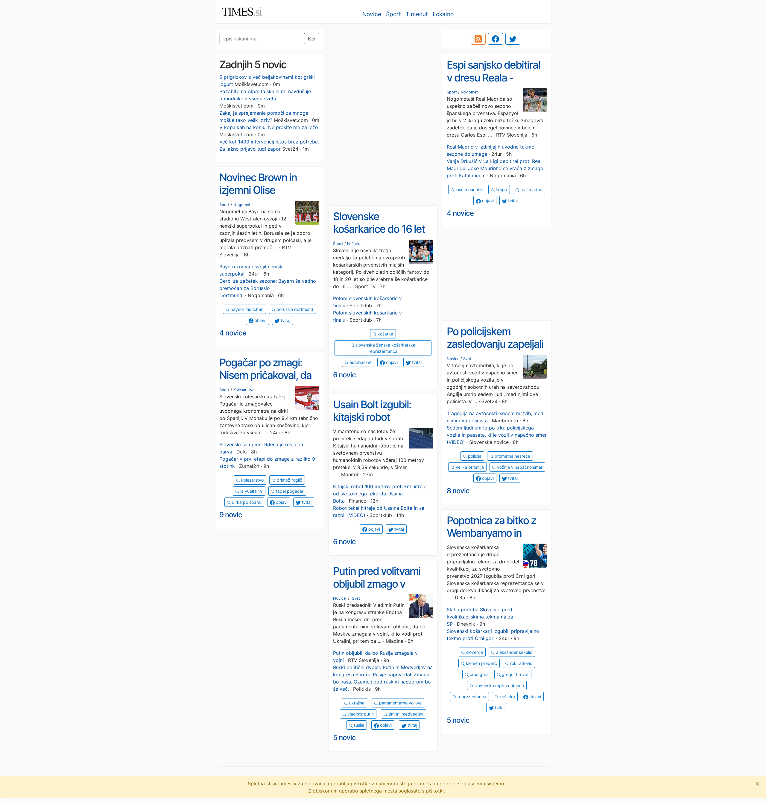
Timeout (417, 14)
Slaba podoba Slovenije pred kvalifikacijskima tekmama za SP (480, 617)
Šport (393, 14)
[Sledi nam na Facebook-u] (495, 39)
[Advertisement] (383, 70)
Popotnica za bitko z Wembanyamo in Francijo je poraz (491, 533)
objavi (487, 200)
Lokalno (443, 14)
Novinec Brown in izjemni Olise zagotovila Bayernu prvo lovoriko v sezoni (267, 196)
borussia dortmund (294, 309)
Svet (467, 358)
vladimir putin (360, 713)
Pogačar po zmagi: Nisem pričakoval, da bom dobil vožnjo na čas (265, 381)
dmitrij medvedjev (405, 713)
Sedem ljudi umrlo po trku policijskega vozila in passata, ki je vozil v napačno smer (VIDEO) (497, 435)
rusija (358, 725)
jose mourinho (469, 189)
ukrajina (356, 702)
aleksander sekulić (513, 652)
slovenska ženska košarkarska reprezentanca (384, 348)
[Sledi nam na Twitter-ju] (512, 39)
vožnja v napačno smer (519, 467)
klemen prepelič (481, 663)
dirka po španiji (246, 502)
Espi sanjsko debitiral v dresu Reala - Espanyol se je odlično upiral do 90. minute (496, 83)
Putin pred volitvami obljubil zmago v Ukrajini (376, 584)
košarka (384, 333)
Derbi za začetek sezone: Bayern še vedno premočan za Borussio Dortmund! (267, 288)
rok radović (520, 663)
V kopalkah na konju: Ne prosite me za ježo (268, 127)
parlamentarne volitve (400, 702)
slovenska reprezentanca (498, 685)
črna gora (479, 674)
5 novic (458, 720)
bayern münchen (246, 309)
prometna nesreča (511, 456)
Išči (311, 39)
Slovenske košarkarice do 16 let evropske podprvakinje (379, 235)
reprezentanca (471, 696)
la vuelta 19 (251, 491)
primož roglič (289, 480)
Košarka (354, 243)
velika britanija (469, 467)
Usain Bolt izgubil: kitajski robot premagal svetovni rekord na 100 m (374, 423)
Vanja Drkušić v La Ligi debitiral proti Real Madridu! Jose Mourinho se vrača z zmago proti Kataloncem (495, 168)
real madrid (530, 189)
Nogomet (469, 92)
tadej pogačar (289, 491)
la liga (501, 189)
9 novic (230, 514)
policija (474, 456)
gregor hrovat (515, 674)
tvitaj (512, 200)
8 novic (458, 490)
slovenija (474, 652)
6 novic (344, 375)
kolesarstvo (252, 480)
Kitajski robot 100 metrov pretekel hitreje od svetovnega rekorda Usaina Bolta (379, 493)
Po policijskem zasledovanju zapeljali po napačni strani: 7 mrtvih (495, 350)
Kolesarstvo (244, 390)
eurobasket (360, 362)
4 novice (460, 213)
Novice (371, 14)
